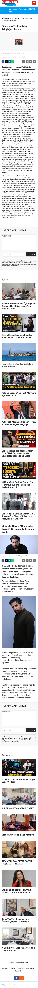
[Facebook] (3, 61)
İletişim (20, 968)
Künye (13, 968)
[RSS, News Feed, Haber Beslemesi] (21, 978)
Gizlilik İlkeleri (29, 968)
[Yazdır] (23, 61)
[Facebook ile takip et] (16, 978)
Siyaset (16, 18)
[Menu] (34, 3)
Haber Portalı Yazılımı (12, 985)
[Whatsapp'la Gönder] (12, 61)
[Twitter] (6, 61)
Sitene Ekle (18, 971)
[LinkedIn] (9, 61)
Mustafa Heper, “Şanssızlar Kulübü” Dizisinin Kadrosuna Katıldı (22, 10)
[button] (27, 61)
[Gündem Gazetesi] (10, 3)
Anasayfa (7, 18)
